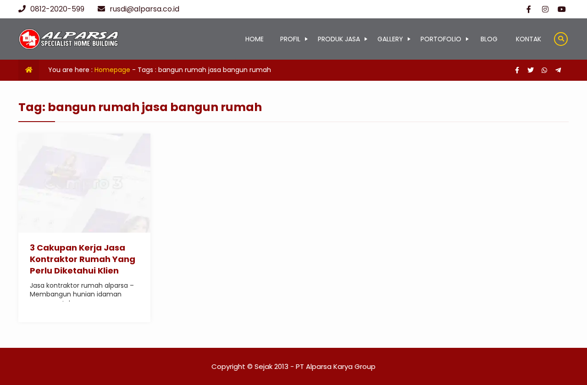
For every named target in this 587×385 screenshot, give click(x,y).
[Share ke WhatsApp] (545, 70)
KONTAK (528, 39)
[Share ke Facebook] (518, 70)
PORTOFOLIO (441, 39)
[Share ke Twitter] (531, 70)
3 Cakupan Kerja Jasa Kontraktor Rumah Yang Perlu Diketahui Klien (82, 259)
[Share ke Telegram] (558, 70)
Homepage (112, 69)
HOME (254, 39)
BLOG (489, 39)
